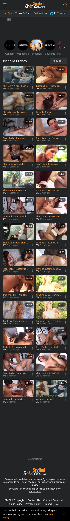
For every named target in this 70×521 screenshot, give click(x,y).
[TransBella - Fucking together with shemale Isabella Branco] (51, 183)
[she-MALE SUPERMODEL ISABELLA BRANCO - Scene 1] (51, 365)
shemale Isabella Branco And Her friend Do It (15, 243)
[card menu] (32, 87)
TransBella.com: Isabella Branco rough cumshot (48, 269)
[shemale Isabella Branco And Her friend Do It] (18, 235)
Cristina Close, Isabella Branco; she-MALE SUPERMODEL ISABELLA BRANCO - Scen (48, 86)
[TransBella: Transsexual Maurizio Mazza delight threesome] (18, 261)
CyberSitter (35, 491)
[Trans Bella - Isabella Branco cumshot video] (18, 365)
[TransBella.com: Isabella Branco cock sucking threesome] (51, 130)
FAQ (57, 504)
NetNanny (55, 488)
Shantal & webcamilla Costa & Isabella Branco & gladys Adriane (15, 164)
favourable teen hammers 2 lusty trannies (48, 321)
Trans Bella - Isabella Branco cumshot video (15, 373)
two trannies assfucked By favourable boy (48, 295)
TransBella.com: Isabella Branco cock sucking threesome (48, 138)
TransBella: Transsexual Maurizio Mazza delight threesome (15, 269)
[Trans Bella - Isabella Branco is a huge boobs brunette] (51, 339)
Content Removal (53, 500)
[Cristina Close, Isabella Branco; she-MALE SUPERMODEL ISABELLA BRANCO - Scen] (51, 78)
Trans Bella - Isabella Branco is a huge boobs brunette (48, 347)
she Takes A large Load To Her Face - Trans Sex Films (15, 86)
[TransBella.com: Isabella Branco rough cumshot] (51, 261)
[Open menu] (4, 4)
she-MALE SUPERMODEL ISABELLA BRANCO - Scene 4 (15, 190)
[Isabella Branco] (51, 104)
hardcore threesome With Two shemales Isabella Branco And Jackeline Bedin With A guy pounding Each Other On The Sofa (15, 321)
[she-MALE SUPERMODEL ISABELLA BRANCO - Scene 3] (51, 209)
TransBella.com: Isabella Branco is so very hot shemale (15, 217)
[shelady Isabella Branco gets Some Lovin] (18, 104)
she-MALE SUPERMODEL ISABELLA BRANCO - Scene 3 (48, 217)
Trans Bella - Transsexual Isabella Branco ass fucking (15, 138)
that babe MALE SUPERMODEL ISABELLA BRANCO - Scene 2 (15, 295)
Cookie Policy (14, 504)
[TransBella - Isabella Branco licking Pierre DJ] (51, 235)
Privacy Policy (33, 504)
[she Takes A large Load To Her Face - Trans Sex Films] (18, 78)
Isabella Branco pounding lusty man (15, 347)
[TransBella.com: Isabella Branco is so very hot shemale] (18, 209)
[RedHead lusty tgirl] (51, 392)
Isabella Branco (44, 112)
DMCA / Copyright (14, 500)
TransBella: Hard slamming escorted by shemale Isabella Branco (15, 399)
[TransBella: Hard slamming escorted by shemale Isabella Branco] (18, 392)
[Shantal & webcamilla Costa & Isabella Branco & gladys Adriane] (18, 157)
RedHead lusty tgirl (45, 399)
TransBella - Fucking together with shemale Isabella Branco (48, 190)
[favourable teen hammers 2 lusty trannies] (51, 313)
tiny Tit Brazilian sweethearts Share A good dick (48, 164)
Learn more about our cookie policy (49, 483)
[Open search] (65, 4)
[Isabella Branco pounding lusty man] (18, 339)
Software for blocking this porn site (27, 488)
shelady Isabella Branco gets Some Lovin (15, 112)
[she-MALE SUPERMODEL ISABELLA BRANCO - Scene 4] (18, 183)
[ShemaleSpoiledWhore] (35, 5)
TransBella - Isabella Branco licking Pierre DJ (48, 243)
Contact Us (34, 500)
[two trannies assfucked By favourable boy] (51, 287)
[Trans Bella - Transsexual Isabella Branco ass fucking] (18, 130)
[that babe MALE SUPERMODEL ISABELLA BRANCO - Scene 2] (18, 287)
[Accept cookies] (63, 514)
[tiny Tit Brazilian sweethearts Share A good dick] (51, 157)
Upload (48, 504)
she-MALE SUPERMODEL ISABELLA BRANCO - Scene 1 (48, 373)
